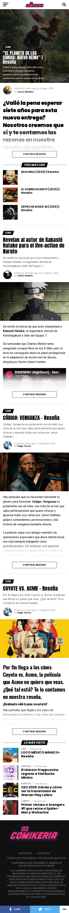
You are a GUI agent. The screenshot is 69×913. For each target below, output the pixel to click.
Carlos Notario (25, 275)
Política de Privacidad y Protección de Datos (36, 858)
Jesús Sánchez (25, 92)
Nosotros (25, 853)
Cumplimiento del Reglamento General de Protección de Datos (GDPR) (36, 864)
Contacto (43, 853)
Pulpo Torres (24, 446)
